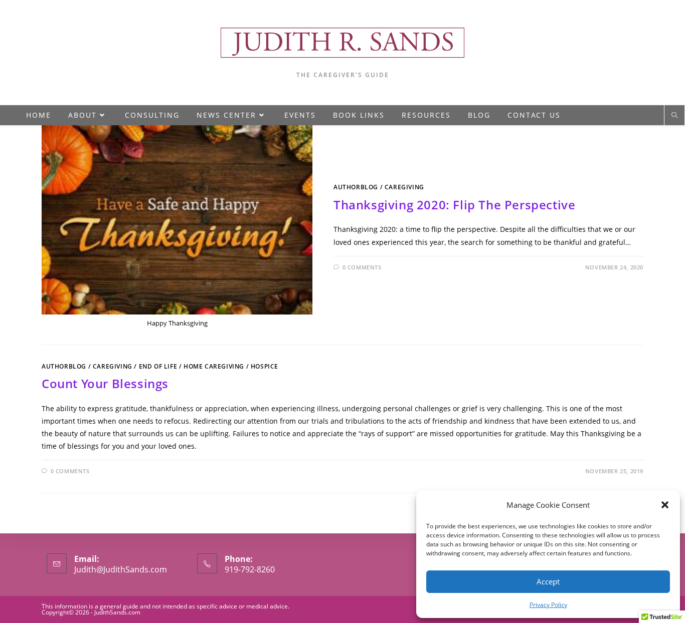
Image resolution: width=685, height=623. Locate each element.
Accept (548, 581)
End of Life (158, 366)
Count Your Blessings (105, 383)
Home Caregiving (214, 366)
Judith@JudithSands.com (120, 569)
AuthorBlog (355, 187)
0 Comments (362, 267)
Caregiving (404, 187)
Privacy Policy (548, 604)
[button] (665, 505)
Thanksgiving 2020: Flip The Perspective (454, 204)
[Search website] (674, 115)
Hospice (264, 366)
